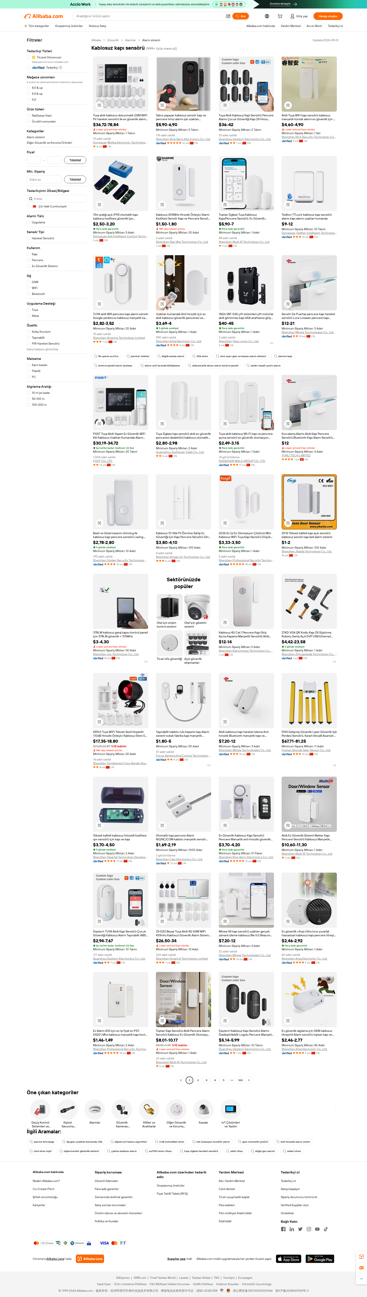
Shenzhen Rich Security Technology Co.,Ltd (309, 137)
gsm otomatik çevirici (255, 1141)
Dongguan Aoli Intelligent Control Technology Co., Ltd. (120, 236)
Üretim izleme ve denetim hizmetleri (118, 1213)
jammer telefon (140, 356)
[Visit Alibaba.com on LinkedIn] (291, 1229)
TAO (216, 1277)
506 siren (202, 356)
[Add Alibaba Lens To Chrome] (90, 1259)
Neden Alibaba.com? (46, 1181)
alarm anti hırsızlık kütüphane (162, 365)
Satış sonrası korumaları (110, 1205)
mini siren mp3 (42, 1151)
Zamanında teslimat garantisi (113, 1197)
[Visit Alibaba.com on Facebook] (283, 1229)
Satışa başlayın (290, 1189)
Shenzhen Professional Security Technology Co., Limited (246, 560)
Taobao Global (201, 1277)
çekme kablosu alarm (124, 1151)
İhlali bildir (225, 1221)
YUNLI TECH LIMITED (296, 455)
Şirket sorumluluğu (45, 1197)
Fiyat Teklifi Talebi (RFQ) (172, 1193)
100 (240, 1080)
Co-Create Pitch (43, 1189)
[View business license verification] (222, 1291)
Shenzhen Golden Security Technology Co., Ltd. (120, 560)
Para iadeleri (227, 1205)
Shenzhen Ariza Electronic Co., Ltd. (179, 341)
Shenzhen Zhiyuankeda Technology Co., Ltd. (309, 654)
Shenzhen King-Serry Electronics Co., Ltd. (183, 139)
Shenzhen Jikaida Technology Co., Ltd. (307, 551)
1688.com (139, 1277)
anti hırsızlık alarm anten (295, 1141)
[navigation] (56, 561)
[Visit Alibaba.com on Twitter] (300, 1229)
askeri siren (294, 1151)
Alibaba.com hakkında (48, 1172)
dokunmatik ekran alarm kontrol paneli (215, 365)
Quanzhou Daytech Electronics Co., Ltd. (245, 139)
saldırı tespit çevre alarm (266, 365)
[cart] (281, 16)
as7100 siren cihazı (160, 1151)
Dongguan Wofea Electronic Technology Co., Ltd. (120, 142)
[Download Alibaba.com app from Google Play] (320, 1259)
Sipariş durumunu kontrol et (299, 1197)
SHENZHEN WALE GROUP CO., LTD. (242, 461)
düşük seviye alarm (173, 356)
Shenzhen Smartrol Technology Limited (119, 337)
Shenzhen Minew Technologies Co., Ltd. (308, 332)
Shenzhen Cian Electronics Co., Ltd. (179, 859)
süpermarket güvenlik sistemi (81, 1151)
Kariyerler (39, 1205)
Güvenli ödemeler (106, 1181)
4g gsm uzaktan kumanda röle (84, 1141)
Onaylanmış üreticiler (171, 1185)
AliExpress (123, 1277)
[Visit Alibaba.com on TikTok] (325, 1229)
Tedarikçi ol (288, 1181)
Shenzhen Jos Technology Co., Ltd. (116, 654)
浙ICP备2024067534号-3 (292, 1290)
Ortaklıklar (287, 1213)
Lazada (183, 1277)
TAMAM (75, 160)
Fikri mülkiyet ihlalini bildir (235, 1213)
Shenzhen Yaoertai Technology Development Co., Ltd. (120, 857)
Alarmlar (130, 40)
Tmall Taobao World (162, 1277)
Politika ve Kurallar (106, 1221)
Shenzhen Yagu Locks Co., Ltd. (239, 341)
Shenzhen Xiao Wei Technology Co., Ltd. (182, 242)
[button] (228, 16)
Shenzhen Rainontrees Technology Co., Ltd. (246, 650)
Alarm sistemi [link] (151, 40)
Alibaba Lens (55, 1258)
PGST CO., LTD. (103, 461)
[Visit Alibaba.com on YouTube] (317, 1229)
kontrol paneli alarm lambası (115, 365)
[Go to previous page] (181, 1080)
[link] (361, 1256)
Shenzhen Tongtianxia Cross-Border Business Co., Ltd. (120, 763)
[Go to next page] (249, 1080)
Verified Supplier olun (295, 1205)
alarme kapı (285, 356)
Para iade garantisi (107, 1189)
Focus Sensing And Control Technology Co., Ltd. (183, 755)
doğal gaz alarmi (265, 1151)
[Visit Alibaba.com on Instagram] (308, 1229)
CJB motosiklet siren (171, 1141)
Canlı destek (227, 1189)
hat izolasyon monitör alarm (213, 1141)
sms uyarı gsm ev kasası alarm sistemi (243, 356)
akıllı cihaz (236, 1151)
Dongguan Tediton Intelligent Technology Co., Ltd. (309, 233)
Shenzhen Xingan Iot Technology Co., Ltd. (183, 557)
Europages (245, 1277)
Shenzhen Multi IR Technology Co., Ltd (244, 242)
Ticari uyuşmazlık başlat (234, 1197)
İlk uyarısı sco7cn (108, 356)
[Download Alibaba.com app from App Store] (288, 1259)
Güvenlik (113, 40)
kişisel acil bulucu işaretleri (131, 1141)
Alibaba (96, 40)
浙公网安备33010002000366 (253, 1290)
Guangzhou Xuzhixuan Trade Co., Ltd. (180, 452)
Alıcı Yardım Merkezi (232, 1181)
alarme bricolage (44, 1141)
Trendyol (228, 1277)
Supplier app (176, 1258)
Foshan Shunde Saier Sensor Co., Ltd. (306, 750)
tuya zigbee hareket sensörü (201, 1151)
